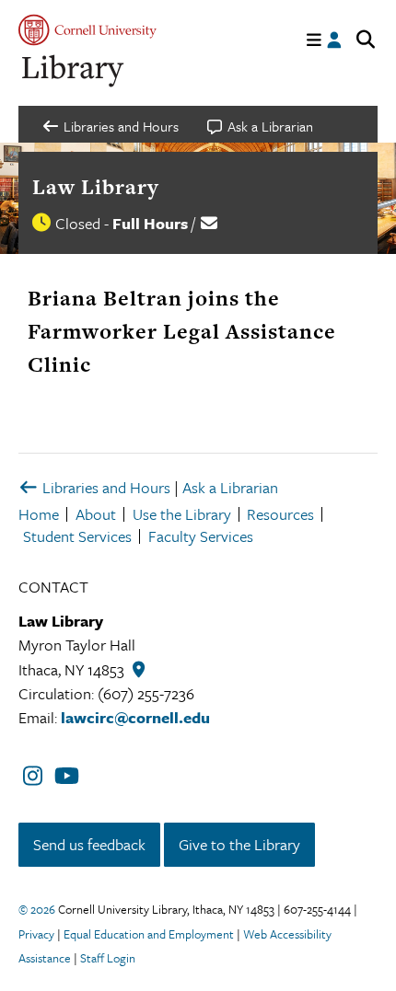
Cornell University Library (73, 71)
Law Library (95, 187)
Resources (280, 513)
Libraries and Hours (104, 487)
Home (38, 513)
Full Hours (150, 223)
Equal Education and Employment (149, 934)
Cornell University (87, 30)
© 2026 (36, 909)
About (96, 513)
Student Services (77, 535)
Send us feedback (89, 844)
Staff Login (107, 958)
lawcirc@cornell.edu (135, 717)
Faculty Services (200, 535)
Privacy (36, 934)
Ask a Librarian (230, 487)
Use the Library (182, 513)
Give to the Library (239, 844)
